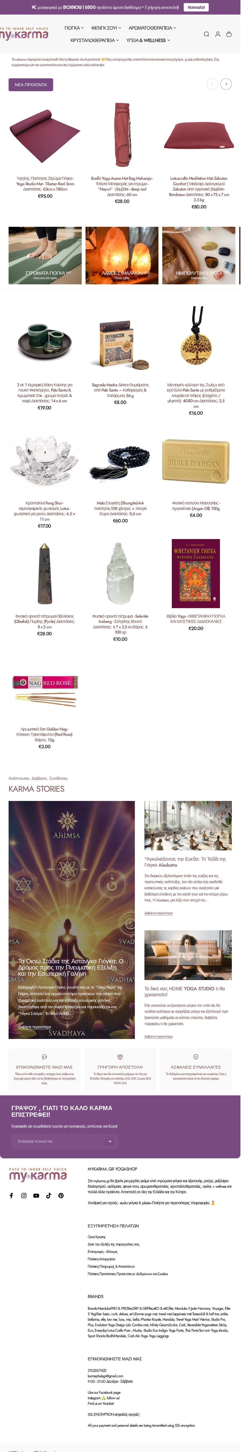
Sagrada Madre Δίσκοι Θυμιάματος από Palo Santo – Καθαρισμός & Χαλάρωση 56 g (120, 390)
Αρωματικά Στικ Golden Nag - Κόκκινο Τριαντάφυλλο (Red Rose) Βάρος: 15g (44, 734)
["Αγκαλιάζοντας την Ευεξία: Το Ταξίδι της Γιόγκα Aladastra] (188, 825)
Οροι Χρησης (97, 1237)
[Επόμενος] (226, 84)
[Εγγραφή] (109, 1141)
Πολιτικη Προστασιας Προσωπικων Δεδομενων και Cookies (128, 1274)
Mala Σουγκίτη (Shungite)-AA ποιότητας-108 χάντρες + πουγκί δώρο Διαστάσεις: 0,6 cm (120, 508)
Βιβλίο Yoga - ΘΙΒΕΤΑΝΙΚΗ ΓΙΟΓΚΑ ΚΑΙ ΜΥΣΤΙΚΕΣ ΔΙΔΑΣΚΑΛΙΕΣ (196, 619)
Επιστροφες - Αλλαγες (102, 1252)
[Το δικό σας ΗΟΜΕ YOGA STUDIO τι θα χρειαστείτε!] (188, 955)
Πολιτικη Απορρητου (101, 1259)
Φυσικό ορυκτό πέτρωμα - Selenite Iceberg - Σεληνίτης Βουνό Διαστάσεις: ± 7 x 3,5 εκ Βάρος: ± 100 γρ (120, 624)
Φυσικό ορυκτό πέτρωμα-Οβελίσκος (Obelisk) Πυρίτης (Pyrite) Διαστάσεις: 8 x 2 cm (44, 621)
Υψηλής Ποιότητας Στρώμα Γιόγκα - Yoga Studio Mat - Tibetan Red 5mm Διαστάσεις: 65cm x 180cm (45, 183)
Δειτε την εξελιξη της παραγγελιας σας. (114, 1244)
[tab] (31, 84)
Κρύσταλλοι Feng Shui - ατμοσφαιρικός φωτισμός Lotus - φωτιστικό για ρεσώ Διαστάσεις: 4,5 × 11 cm (44, 511)
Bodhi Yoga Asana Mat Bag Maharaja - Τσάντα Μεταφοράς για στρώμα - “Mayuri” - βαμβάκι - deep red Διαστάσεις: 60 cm (122, 186)
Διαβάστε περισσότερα (34, 1027)
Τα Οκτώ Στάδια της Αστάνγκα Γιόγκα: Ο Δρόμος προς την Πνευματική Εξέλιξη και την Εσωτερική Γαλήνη (70, 967)
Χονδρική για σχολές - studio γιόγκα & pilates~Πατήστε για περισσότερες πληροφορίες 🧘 (151, 1203)
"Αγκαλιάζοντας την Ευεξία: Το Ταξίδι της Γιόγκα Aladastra (185, 862)
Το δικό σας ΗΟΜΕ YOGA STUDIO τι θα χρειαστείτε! (184, 991)
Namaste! (196, 7)
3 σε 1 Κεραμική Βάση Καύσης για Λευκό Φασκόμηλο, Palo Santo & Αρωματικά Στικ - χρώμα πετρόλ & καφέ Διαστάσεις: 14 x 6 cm (44, 393)
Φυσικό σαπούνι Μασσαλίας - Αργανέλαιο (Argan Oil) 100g (196, 506)
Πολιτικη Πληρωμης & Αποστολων (111, 1266)
